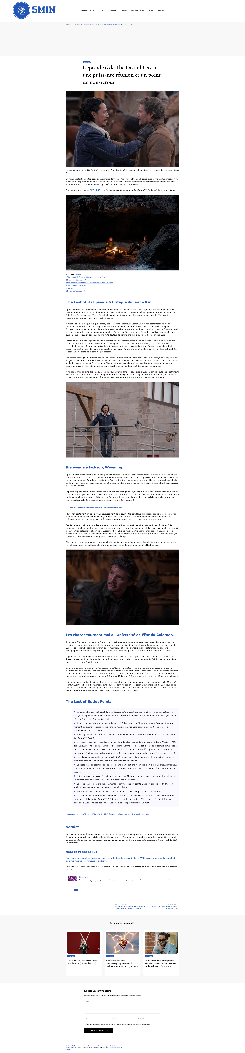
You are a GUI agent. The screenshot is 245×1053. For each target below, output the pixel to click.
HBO (76, 890)
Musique (103, 11)
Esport (113, 11)
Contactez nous (82, 1046)
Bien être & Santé (137, 11)
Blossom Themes (96, 1047)
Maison (151, 11)
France (161, 11)
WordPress (112, 1047)
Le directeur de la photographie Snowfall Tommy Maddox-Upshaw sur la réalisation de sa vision (160, 963)
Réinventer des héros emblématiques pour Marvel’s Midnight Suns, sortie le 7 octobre (122, 963)
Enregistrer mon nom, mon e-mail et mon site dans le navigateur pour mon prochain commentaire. (118, 1025)
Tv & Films (86, 62)
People (124, 11)
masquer (78, 274)
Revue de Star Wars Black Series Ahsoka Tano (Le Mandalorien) (82, 962)
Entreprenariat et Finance (96, 1046)
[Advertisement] (122, 40)
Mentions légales (71, 1046)
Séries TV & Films (87, 11)
